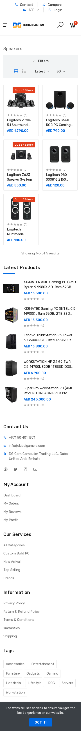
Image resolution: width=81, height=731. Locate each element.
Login (57, 10)
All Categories (14, 545)
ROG (51, 683)
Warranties (11, 628)
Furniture (13, 673)
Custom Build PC (16, 553)
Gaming (52, 673)
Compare (54, 5)
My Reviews (12, 512)
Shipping (10, 636)
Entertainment (42, 664)
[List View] (24, 71)
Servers (67, 683)
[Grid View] (16, 71)
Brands (8, 578)
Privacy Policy (14, 603)
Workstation (15, 692)
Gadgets (33, 673)
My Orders (11, 503)
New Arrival (11, 562)
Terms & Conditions (18, 620)
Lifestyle (34, 683)
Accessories (15, 664)
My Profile (10, 520)
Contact (26, 5)
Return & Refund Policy (21, 612)
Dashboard (11, 495)
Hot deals (13, 683)
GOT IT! (41, 722)
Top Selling (11, 570)
